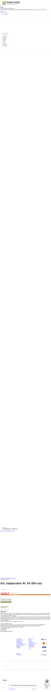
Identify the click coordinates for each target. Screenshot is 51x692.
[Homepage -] (11, 5)
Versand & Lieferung (33, 643)
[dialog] (25, 684)
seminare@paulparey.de (6, 649)
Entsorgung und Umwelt (21, 644)
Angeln (36, 635)
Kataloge (18, 646)
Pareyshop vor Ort (20, 645)
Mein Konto (5, 14)
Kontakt (18, 653)
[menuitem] (6, 33)
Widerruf (30, 641)
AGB (30, 639)
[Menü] (49, 679)
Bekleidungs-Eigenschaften (19, 641)
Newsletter (18, 647)
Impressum (31, 638)
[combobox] (40, 9)
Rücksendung (31, 644)
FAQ (30, 648)
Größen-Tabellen (19, 639)
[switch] (47, 687)
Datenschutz (31, 642)
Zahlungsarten (31, 645)
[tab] (25, 612)
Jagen (31, 635)
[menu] (25, 40)
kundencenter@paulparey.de (7, 642)
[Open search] (0, 6)
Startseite (5, 527)
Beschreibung (3, 612)
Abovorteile (18, 638)
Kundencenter (19, 654)
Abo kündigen (31, 646)
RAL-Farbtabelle (19, 643)
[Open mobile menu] (0, 5)
